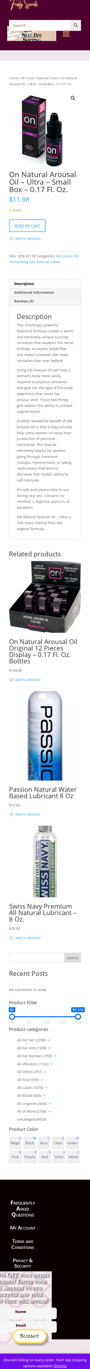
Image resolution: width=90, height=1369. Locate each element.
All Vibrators (32, 1064)
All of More (31, 1111)
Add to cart (27, 225)
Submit (30, 1335)
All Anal (28, 1079)
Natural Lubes (48, 261)
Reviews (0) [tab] (24, 301)
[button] (73, 98)
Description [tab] (24, 283)
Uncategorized (31, 1119)
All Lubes (64, 256)
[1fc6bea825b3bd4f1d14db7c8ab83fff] (76, 80)
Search (72, 957)
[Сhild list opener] (48, 1040)
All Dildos (29, 1071)
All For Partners (34, 1056)
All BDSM (29, 1095)
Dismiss (60, 1366)
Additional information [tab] (34, 292)
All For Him (31, 1048)
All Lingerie (32, 1103)
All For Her (31, 1040)
